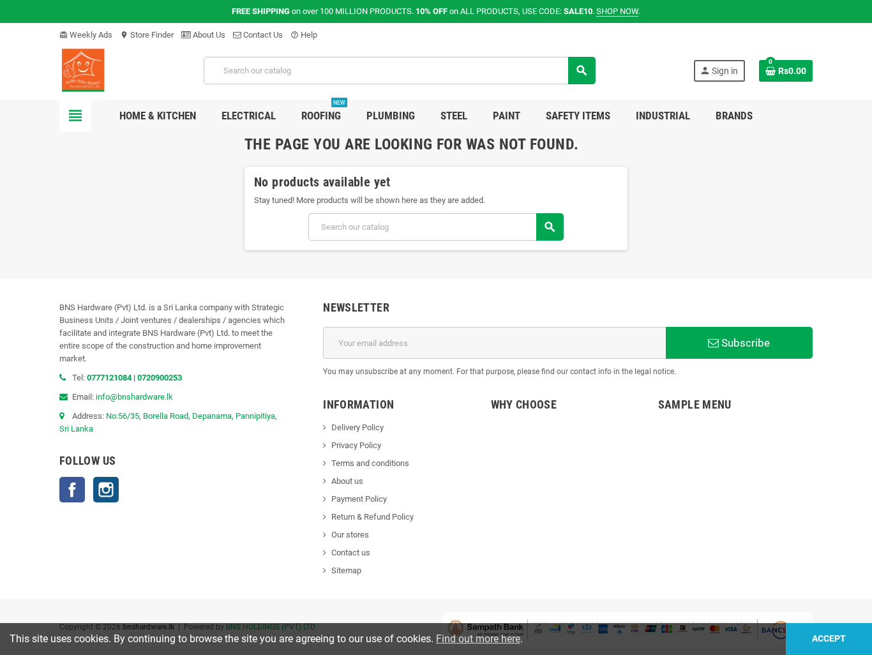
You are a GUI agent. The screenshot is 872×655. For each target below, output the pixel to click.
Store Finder (147, 35)
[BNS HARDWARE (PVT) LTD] (82, 70)
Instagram (106, 489)
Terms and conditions (370, 463)
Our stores (350, 534)
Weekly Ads (85, 35)
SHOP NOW (617, 11)
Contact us (350, 552)
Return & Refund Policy (372, 517)
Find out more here (478, 639)
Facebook (72, 489)
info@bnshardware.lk (134, 397)
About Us (208, 35)
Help (303, 35)
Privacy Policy (356, 445)
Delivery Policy (357, 427)
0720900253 (159, 377)
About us (347, 481)
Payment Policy (359, 499)
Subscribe (744, 342)
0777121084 (110, 377)
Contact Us (262, 35)
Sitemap (346, 570)
